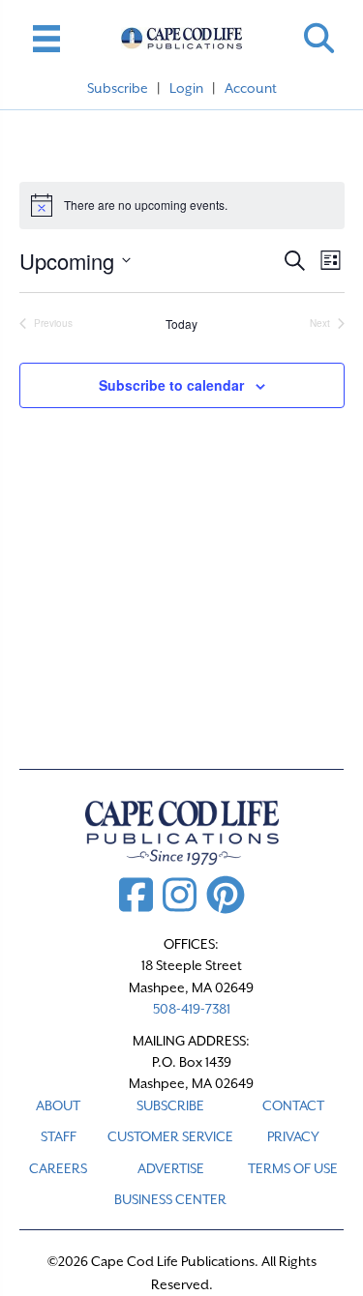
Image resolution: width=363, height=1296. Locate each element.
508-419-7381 (191, 1008)
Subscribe (117, 88)
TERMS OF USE (293, 1168)
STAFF (58, 1136)
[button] (319, 38)
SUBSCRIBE (170, 1105)
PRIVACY (293, 1136)
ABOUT (58, 1105)
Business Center (170, 1199)
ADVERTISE (170, 1168)
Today (181, 324)
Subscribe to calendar (171, 385)
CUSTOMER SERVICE (170, 1136)
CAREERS (58, 1168)
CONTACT (293, 1105)
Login (186, 88)
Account (251, 88)
